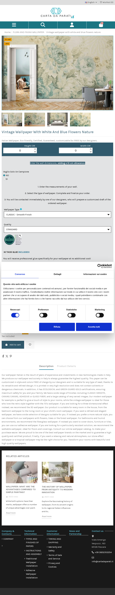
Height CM (29, 145)
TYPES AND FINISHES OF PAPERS (32, 542)
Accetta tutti (94, 327)
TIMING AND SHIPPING (54, 541)
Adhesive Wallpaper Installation (32, 574)
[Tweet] (6, 356)
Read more (10, 513)
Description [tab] (46, 366)
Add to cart (15, 344)
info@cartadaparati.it (102, 561)
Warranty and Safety (55, 549)
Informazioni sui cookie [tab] (95, 274)
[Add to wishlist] (30, 345)
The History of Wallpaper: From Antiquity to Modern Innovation (57, 489)
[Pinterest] (11, 356)
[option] (22, 490)
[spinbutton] (20, 150)
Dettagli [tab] (57, 274)
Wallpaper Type (11, 209)
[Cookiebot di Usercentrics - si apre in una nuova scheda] (99, 266)
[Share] (3, 356)
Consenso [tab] (20, 274)
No (7, 175)
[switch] (43, 315)
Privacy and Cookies (54, 565)
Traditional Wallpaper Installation (32, 562)
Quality (7, 224)
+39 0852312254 (103, 552)
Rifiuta (57, 327)
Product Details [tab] (66, 366)
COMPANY (8, 539)
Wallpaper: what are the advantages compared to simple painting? (21, 489)
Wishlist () (107, 2)
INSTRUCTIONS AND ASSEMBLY (34, 552)
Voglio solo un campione (16, 171)
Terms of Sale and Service (55, 557)
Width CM (85, 145)
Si (7, 179)
